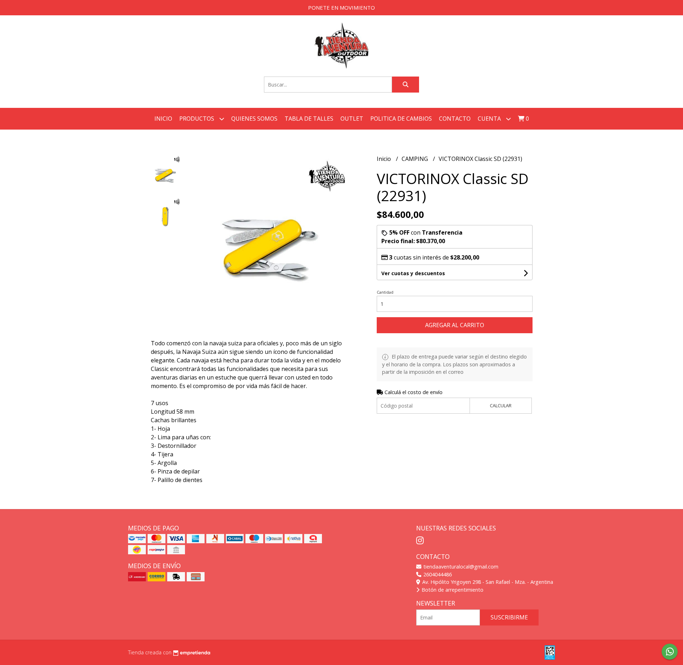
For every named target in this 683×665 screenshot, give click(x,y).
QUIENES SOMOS (254, 118)
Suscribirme (509, 617)
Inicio (163, 118)
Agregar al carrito (454, 325)
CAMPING (415, 159)
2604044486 (437, 574)
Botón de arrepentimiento (451, 589)
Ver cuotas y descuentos (413, 273)
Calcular (501, 405)
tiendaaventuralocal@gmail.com (460, 566)
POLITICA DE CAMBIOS (401, 118)
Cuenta (490, 118)
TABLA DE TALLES (309, 118)
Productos (197, 118)
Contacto (455, 118)
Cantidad (385, 292)
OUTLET (351, 118)
